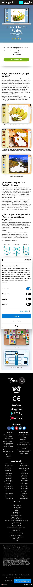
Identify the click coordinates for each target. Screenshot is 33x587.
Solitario (8, 472)
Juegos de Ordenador (24, 437)
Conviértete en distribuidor (11, 577)
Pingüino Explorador (24, 468)
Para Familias (16, 504)
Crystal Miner (8, 470)
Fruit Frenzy (8, 467)
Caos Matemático (8, 486)
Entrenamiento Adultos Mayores (23, 448)
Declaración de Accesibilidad (11, 580)
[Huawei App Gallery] (16, 418)
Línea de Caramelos (24, 465)
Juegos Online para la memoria (16, 532)
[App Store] (16, 409)
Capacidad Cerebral (8, 443)
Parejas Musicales (8, 495)
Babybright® (16, 512)
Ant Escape (8, 475)
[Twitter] (12, 428)
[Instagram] (20, 428)
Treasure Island (8, 476)
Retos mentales (16, 538)
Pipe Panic (8, 468)
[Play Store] (16, 413)
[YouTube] (16, 428)
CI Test (16, 540)
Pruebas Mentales (16, 522)
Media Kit (17, 574)
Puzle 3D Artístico (8, 498)
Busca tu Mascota (8, 493)
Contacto (21, 577)
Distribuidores (16, 513)
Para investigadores (16, 507)
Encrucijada (24, 475)
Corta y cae (24, 490)
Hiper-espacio (24, 476)
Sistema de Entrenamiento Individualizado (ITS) (16, 520)
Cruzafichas (24, 491)
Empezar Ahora (16, 59)
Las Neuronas (8, 439)
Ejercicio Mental (16, 530)
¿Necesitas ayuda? (24, 581)
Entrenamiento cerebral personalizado (16, 527)
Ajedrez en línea (8, 463)
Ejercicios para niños (16, 515)
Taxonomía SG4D (24, 453)
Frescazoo (24, 478)
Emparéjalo (8, 483)
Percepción (8, 456)
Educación (16, 509)
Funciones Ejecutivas (8, 451)
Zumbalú (24, 472)
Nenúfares (24, 493)
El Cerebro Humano (8, 435)
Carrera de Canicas (8, 488)
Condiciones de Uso (7, 571)
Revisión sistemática (24, 451)
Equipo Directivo (26, 571)
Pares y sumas (24, 483)
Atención (8, 458)
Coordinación (8, 453)
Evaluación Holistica (24, 442)
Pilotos (24, 441)
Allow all (16, 316)
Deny (16, 326)
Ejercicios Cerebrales (16, 518)
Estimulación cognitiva (16, 523)
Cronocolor (8, 496)
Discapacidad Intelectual (8, 448)
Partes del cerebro (8, 438)
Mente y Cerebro (8, 436)
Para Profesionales (16, 505)
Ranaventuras (24, 463)
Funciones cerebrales (8, 449)
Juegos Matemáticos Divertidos (16, 533)
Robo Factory (8, 473)
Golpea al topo (24, 495)
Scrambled (8, 491)
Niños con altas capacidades (16, 537)
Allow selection (16, 321)
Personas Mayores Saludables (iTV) (24, 445)
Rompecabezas (24, 480)
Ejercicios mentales (16, 525)
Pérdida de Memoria (8, 446)
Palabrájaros (24, 496)
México (4, 584)
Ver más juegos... (24, 498)
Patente (16, 510)
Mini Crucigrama (8, 465)
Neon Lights (8, 478)
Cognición (8, 444)
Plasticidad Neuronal (8, 441)
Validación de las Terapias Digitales (24, 435)
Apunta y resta (24, 485)
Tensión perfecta (24, 488)
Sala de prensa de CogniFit (8, 574)
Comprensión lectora (16, 535)
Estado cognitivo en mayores (24, 450)
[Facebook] (9, 428)
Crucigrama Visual (8, 481)
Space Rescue (8, 485)
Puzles (24, 467)
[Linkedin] (24, 428)
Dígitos (24, 470)
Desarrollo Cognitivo (16, 517)
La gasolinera (24, 481)
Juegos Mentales (16, 528)
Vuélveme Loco (8, 480)
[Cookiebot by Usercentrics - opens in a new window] (23, 260)
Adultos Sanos (23, 439)
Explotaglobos (24, 473)
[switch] (28, 294)
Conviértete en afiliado (25, 574)
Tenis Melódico (8, 490)
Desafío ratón (24, 486)
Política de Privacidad (17, 571)
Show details (24, 311)
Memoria (8, 454)
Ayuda (25, 577)
